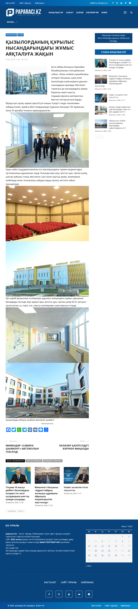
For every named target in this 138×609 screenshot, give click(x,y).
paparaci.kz (41, 550)
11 (96, 546)
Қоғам (79, 12)
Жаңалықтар (56, 12)
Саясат (70, 12)
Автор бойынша (34, 461)
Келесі (21, 511)
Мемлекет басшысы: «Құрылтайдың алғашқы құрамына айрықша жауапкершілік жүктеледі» (113, 81)
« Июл (88, 566)
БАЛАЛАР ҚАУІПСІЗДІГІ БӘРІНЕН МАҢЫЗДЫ (74, 447)
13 (109, 546)
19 (102, 550)
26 (102, 555)
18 (96, 550)
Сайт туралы (25, 3)
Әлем (104, 12)
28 (116, 555)
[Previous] (97, 136)
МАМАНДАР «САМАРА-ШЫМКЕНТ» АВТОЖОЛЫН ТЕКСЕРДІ (22, 448)
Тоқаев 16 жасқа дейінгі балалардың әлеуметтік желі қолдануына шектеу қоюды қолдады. (17, 493)
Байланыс (39, 3)
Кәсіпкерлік (92, 12)
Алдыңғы (12, 511)
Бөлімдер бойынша (52, 461)
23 (129, 550)
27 (109, 555)
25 (96, 555)
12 (102, 546)
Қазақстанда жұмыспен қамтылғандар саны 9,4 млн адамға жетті (119, 109)
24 (89, 555)
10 (89, 546)
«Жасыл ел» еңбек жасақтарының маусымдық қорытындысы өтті (117, 124)
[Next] (101, 136)
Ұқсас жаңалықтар (15, 461)
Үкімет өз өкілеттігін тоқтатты (118, 96)
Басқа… (11, 22)
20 (109, 550)
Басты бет (10, 3)
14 (116, 546)
